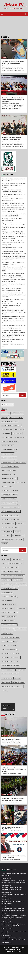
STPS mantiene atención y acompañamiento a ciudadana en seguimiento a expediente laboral (14, 268)
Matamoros (5, 499)
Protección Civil (7, 531)
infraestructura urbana (9, 494)
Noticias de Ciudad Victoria (10, 519)
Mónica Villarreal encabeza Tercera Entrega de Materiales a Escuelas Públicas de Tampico (13, 185)
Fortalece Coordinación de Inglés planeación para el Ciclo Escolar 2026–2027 (13, 215)
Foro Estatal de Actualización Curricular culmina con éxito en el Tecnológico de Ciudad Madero (13, 99)
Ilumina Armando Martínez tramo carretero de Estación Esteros (13, 179)
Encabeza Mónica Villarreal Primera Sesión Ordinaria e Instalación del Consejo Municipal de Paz (14, 311)
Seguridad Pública (18, 535)
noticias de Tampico (8, 523)
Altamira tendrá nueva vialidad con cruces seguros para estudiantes (13, 263)
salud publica (6, 535)
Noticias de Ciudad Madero (10, 515)
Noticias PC (14, 4)
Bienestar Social (7, 429)
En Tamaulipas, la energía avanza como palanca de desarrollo (12, 219)
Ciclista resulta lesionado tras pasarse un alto (14, 325)
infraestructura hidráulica (10, 490)
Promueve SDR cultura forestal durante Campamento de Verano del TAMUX (12, 190)
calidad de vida (19, 429)
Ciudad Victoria (7, 437)
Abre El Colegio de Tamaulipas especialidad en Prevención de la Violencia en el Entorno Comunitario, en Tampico (13, 209)
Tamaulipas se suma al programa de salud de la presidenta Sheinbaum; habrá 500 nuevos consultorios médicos (13, 257)
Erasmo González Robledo (10, 466)
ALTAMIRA (4, 735)
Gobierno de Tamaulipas (9, 478)
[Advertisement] (14, 25)
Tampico (4, 543)
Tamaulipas (19, 539)
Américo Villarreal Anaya (9, 421)
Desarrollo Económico (9, 458)
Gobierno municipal (8, 482)
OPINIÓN (4, 852)
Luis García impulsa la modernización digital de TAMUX (13, 195)
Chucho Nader (6, 433)
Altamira (4, 417)
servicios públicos (7, 539)
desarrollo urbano (8, 462)
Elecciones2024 (20, 462)
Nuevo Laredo (20, 523)
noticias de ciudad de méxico (11, 511)
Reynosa (17, 531)
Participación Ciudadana (9, 527)
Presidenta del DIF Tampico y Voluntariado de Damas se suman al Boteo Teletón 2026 (13, 317)
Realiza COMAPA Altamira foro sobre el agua (13, 345)
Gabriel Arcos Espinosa (9, 470)
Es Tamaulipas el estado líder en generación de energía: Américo (13, 300)
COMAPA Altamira (7, 445)
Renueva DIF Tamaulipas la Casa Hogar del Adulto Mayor (13, 285)
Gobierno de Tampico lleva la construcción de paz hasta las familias (13, 280)
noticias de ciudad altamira (10, 507)
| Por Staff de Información (14, 141)
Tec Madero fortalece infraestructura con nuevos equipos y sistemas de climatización (13, 204)
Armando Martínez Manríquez (11, 425)
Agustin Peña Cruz (17, 413)
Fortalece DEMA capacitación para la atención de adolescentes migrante (12, 289)
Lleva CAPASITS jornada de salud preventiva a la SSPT (14, 228)
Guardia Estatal (21, 482)
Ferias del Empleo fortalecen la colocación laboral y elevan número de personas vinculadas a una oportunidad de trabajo (13, 275)
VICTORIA (9, 794)
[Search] (25, 14)
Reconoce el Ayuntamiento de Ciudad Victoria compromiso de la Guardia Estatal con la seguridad (13, 242)
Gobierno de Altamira (8, 474)
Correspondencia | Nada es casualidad (12, 328)
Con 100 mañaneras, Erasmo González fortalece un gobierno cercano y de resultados (12, 305)
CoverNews (9, 951)
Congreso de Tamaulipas (9, 449)
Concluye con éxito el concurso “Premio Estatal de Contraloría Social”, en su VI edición (14, 252)
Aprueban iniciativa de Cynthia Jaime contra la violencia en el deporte (13, 237)
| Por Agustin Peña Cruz (14, 103)
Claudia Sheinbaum (19, 437)
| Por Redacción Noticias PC (15, 65)
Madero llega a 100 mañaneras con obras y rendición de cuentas (13, 336)
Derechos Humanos (7, 454)
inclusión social (7, 486)
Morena (13, 499)
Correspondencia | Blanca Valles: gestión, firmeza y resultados (13, 199)
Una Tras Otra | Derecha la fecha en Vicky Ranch (13, 321)
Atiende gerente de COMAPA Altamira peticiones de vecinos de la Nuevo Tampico (13, 232)
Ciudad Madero (17, 433)
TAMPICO (9, 764)
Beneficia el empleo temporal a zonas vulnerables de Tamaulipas (12, 248)
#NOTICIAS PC (5, 413)
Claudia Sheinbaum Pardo (9, 441)
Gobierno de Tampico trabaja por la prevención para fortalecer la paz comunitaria (14, 331)
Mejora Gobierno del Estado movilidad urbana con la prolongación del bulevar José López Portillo (13, 294)
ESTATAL (4, 57)
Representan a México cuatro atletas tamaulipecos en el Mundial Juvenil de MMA (13, 223)
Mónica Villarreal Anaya (9, 503)
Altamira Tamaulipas (16, 417)
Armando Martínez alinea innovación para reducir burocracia (13, 340)
